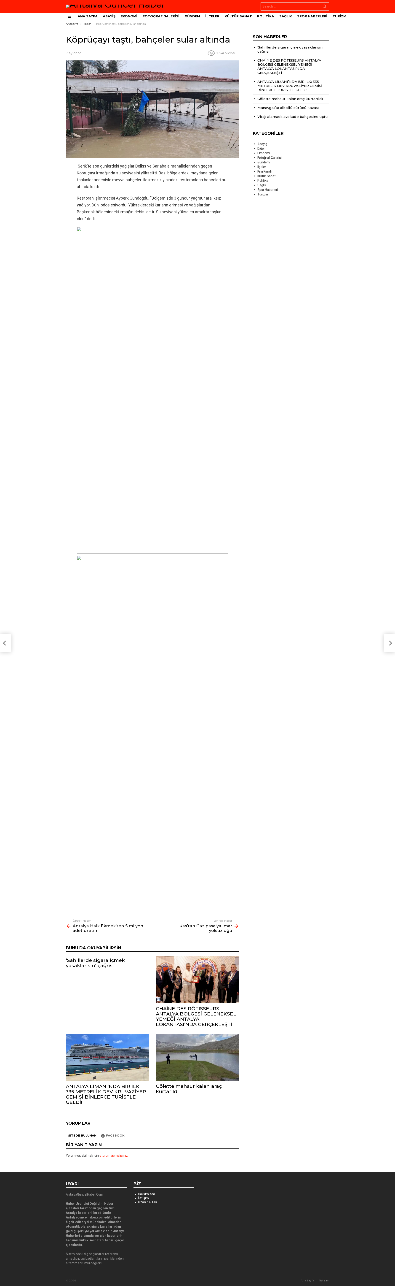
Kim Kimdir (265, 171)
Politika (265, 16)
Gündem (192, 16)
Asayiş (109, 16)
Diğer (261, 148)
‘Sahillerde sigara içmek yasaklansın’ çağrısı (95, 962)
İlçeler (212, 16)
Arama (324, 7)
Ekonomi (129, 16)
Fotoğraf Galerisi (161, 16)
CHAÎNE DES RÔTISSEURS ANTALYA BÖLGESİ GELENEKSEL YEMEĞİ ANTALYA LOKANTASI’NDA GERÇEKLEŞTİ (196, 1016)
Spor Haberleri (312, 16)
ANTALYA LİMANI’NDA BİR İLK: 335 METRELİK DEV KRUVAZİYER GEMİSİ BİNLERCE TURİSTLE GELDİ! (106, 1094)
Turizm (339, 16)
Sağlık (285, 16)
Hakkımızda (146, 1194)
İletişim (143, 1198)
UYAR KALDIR (147, 1202)
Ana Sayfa (88, 16)
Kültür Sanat (238, 16)
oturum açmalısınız (113, 1155)
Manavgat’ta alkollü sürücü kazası (288, 108)
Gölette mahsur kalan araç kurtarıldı (189, 1088)
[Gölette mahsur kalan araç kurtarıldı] (197, 1057)
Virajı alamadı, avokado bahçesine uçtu (292, 116)
